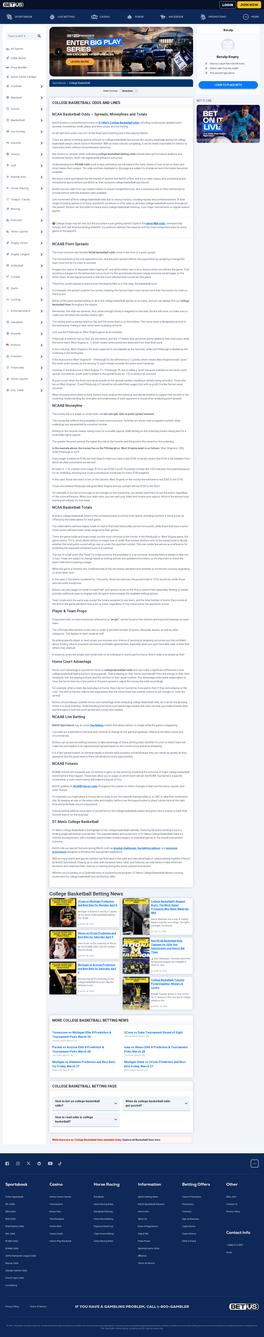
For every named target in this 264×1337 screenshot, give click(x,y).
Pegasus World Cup (103, 1180)
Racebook (176, 16)
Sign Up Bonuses (190, 1173)
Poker (139, 16)
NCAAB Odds (11, 1202)
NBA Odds (10, 1165)
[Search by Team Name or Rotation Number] (39, 36)
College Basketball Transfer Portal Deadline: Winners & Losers (168, 938)
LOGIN (227, 5)
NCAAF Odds (11, 1195)
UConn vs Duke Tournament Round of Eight (153, 986)
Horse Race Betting (103, 1173)
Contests (186, 1165)
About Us (142, 1173)
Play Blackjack (57, 1173)
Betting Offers (196, 1138)
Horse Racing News (103, 1195)
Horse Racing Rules (104, 1158)
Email (229, 1206)
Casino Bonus (189, 1188)
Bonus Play (55, 1165)
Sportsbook (23, 16)
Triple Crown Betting (104, 1188)
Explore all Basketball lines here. (141, 1093)
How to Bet (143, 1165)
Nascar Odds (11, 1217)
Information (149, 1138)
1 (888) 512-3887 (234, 1199)
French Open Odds (14, 1232)
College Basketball (79, 37)
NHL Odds (10, 1188)
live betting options (148, 802)
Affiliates (142, 1210)
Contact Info (238, 1186)
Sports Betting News (148, 1151)
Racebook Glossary (103, 1165)
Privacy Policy (233, 1165)
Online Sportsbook (14, 1151)
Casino (105, 16)
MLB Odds (10, 1173)
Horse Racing (106, 1138)
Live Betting (66, 16)
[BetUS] (228, 1261)
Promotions (217, 16)
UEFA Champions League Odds (20, 1210)
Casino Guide (56, 1188)
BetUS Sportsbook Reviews (151, 1158)
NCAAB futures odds (85, 740)
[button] (86, 1057)
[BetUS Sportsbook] (13, 5)
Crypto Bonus (188, 1180)
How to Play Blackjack (60, 1195)
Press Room (144, 1195)
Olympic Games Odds (16, 1224)
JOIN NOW (249, 5)
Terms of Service (146, 1217)
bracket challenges (125, 802)
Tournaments (56, 1158)
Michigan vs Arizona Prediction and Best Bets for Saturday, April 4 (97, 923)
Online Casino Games (60, 1151)
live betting (96, 679)
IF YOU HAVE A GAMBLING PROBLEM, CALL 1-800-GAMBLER (132, 1261)
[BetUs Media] (7, 1117)
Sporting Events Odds (148, 1202)
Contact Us (231, 1158)
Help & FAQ (143, 1188)
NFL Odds (10, 1158)
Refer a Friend (189, 1195)
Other (232, 1138)
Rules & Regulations (148, 1180)
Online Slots (56, 1180)
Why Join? (231, 1151)
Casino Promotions (191, 1151)
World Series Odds (14, 1180)
